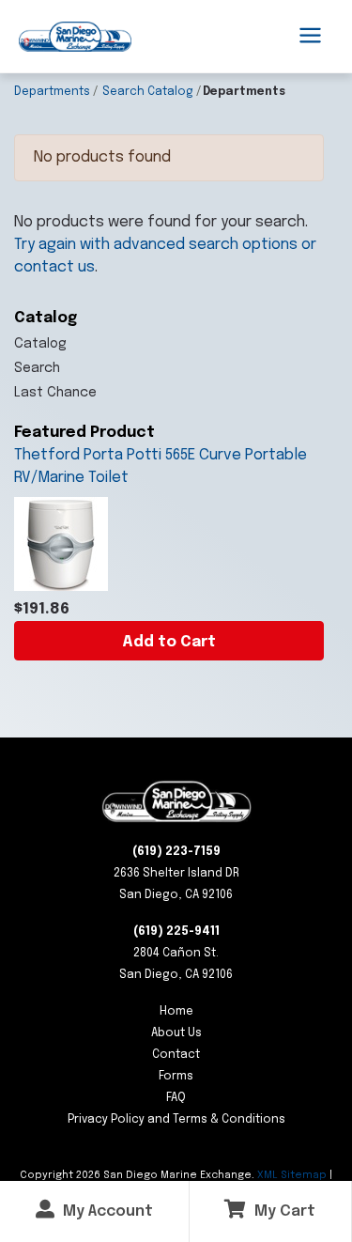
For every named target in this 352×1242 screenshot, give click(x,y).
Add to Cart (169, 642)
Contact (176, 1055)
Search (37, 368)
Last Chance (55, 392)
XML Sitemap (292, 1175)
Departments (52, 92)
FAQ (176, 1098)
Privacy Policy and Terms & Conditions (176, 1120)
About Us (176, 1033)
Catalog (40, 343)
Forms (176, 1076)
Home (176, 1011)
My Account (106, 1211)
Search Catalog (147, 92)
